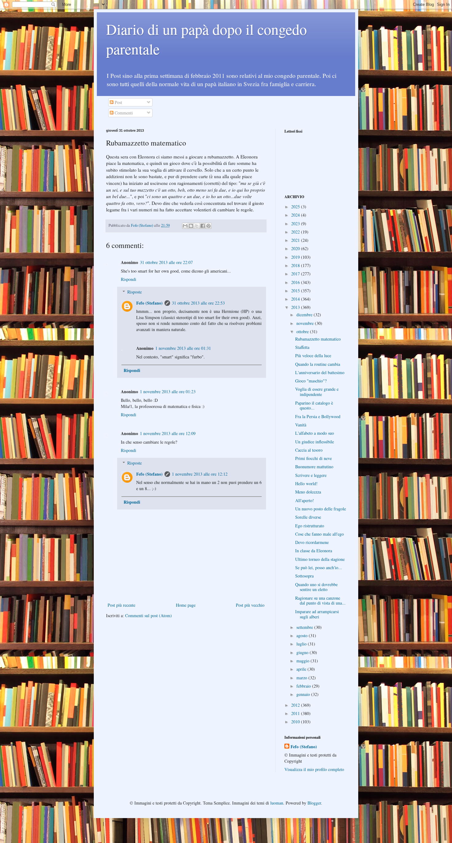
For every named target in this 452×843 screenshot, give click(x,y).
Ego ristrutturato (309, 526)
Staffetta (302, 347)
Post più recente (121, 605)
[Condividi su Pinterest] (208, 226)
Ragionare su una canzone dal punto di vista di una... (320, 600)
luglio (302, 644)
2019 (296, 257)
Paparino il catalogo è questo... (314, 405)
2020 (296, 248)
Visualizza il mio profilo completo (314, 769)
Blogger (314, 803)
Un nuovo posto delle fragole (320, 509)
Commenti (123, 113)
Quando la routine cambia (317, 364)
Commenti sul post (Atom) (148, 615)
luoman (276, 803)
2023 (296, 223)
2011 (296, 713)
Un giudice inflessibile (314, 442)
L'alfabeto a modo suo (314, 433)
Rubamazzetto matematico (318, 339)
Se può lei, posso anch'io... (318, 567)
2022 (296, 232)
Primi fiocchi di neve (313, 458)
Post (117, 102)
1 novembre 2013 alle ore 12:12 (200, 474)
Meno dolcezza (308, 492)
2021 (296, 240)
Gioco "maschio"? (311, 381)
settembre (305, 627)
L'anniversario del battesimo (319, 372)
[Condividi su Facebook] (203, 226)
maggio (303, 661)
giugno (303, 652)
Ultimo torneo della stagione (320, 559)
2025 (296, 207)
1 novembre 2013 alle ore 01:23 (168, 391)
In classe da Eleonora (313, 550)
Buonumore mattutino (314, 466)
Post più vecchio (250, 605)
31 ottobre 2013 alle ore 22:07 (166, 262)
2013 (296, 307)
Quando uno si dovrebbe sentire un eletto (316, 587)
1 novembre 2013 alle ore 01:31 (183, 348)
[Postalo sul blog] (191, 226)
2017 (296, 274)
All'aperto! (304, 500)
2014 (296, 299)
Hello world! (306, 483)
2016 (296, 282)
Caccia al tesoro (309, 450)
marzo (302, 678)
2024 (296, 215)
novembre (305, 323)
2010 (296, 722)
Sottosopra (304, 576)
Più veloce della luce (313, 355)
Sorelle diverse (308, 517)
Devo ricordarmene (312, 542)
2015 (296, 291)
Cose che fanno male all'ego (319, 534)
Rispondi (128, 279)
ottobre (303, 331)
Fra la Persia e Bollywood (317, 416)
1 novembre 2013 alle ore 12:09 (168, 433)
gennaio (303, 694)
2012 (296, 705)
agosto (302, 635)
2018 (296, 265)
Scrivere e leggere (311, 475)
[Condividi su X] (197, 226)
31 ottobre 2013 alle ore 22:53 (198, 303)
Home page (186, 605)
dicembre (305, 315)
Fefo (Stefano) (149, 303)
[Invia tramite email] (185, 226)
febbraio (304, 686)
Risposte (134, 292)
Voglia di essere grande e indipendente (317, 391)
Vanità (300, 425)
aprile (301, 669)
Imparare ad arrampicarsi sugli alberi (317, 614)
